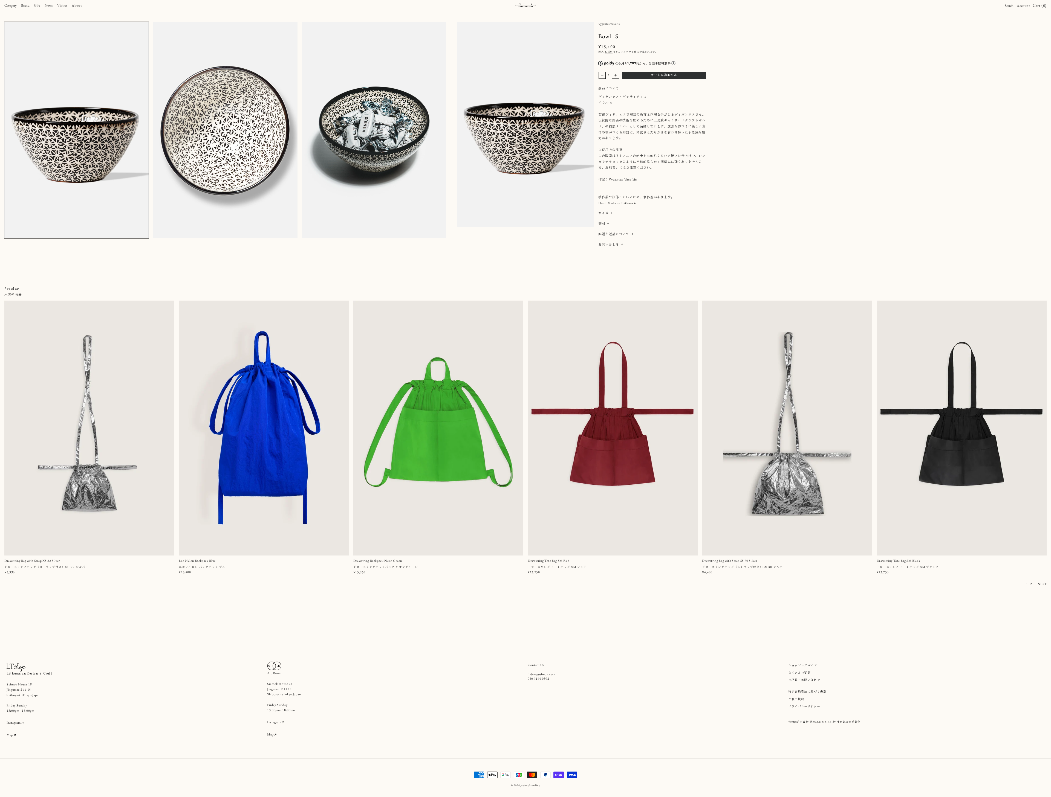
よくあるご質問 (799, 672)
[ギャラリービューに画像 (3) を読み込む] (374, 130)
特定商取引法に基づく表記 (807, 691)
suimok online (530, 785)
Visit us (62, 5)
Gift (37, 5)
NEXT (1042, 584)
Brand (25, 5)
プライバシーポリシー (804, 706)
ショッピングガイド (802, 665)
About (77, 5)
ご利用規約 (796, 699)
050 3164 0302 (538, 678)
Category (10, 5)
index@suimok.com (541, 674)
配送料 (609, 52)
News (49, 5)
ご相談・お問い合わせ (804, 679)
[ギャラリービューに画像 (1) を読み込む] (76, 130)
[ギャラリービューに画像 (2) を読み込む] (225, 130)
